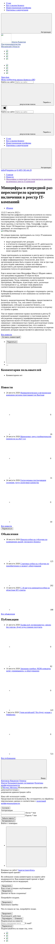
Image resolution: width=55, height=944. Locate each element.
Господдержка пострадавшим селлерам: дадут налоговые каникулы (26, 481)
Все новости (6, 334)
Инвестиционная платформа (18, 143)
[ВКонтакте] (7, 56)
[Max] (7, 54)
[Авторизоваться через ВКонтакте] (26, 857)
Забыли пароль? (8, 818)
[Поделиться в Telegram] (7, 365)
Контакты (5, 781)
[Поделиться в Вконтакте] (26, 353)
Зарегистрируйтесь (26, 870)
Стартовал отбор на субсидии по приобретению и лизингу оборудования (27, 565)
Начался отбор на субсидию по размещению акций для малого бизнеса (26, 540)
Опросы (22, 781)
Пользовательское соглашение (21, 783)
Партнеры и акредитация (17, 145)
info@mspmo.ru (8, 170)
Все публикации (8, 758)
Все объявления (8, 614)
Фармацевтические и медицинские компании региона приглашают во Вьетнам (28, 394)
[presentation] (4, 108)
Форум (4, 783)
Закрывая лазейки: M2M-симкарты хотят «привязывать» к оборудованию (28, 670)
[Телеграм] (7, 51)
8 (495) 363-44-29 (24, 170)
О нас (8, 138)
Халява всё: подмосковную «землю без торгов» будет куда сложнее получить (28, 626)
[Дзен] (7, 59)
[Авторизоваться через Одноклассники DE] (26, 837)
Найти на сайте (7, 82)
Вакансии (14, 781)
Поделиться (11, 342)
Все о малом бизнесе (15, 141)
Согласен (5, 808)
